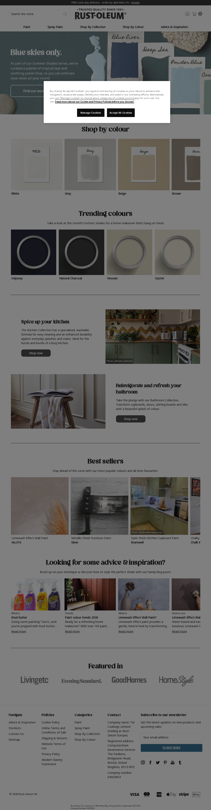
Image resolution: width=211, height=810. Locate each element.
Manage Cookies (91, 112)
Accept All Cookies (121, 112)
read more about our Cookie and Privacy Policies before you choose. (95, 101)
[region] (107, 102)
